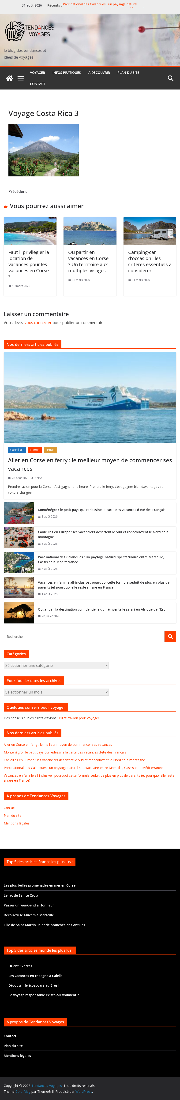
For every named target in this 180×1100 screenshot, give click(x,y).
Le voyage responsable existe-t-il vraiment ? (43, 995)
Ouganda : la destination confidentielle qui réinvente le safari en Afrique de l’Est (101, 609)
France (50, 450)
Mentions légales (17, 823)
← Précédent (15, 191)
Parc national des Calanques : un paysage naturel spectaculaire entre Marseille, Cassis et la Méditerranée (104, 7)
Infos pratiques (66, 72)
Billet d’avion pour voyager (79, 718)
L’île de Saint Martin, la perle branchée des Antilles (44, 925)
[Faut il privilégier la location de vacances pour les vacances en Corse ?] (30, 220)
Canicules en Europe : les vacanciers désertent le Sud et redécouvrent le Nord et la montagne (103, 534)
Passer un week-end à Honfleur (29, 905)
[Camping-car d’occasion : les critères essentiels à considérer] (150, 220)
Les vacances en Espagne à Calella (35, 975)
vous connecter (38, 322)
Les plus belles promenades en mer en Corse (39, 885)
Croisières (17, 450)
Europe (35, 450)
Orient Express (20, 966)
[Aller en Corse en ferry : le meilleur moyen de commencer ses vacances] (90, 397)
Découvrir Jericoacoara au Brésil (33, 985)
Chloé (38, 478)
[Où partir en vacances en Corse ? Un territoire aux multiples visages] (90, 220)
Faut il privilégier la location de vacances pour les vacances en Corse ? (28, 264)
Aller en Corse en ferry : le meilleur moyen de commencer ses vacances (90, 464)
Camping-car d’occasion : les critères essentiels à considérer (150, 261)
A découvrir (99, 72)
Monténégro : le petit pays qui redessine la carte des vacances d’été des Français (101, 509)
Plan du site (128, 72)
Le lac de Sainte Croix (21, 895)
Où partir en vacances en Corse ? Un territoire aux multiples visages (88, 261)
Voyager (37, 72)
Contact (37, 84)
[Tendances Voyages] (9, 78)
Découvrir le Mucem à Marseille (29, 915)
